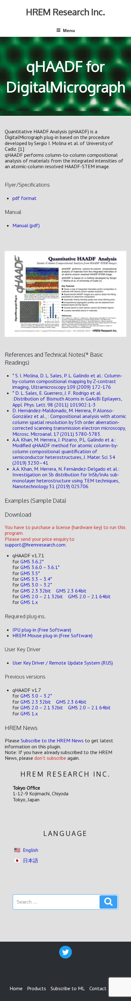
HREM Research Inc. (65, 11)
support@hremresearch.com (35, 544)
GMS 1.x (29, 602)
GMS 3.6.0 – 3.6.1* (40, 567)
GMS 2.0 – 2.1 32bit (41, 596)
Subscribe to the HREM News (52, 740)
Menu (69, 30)
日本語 (30, 860)
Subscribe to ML (68, 988)
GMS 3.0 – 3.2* (36, 584)
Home (16, 988)
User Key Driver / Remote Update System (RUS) (62, 663)
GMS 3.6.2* (32, 561)
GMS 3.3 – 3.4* (36, 579)
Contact (98, 988)
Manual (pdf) (26, 225)
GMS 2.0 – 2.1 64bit (89, 596)
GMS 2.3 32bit (35, 590)
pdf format (24, 198)
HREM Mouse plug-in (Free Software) (52, 635)
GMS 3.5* (30, 573)
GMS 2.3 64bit (71, 590)
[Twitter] (65, 952)
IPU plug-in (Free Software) (41, 629)
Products (36, 988)
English (30, 850)
